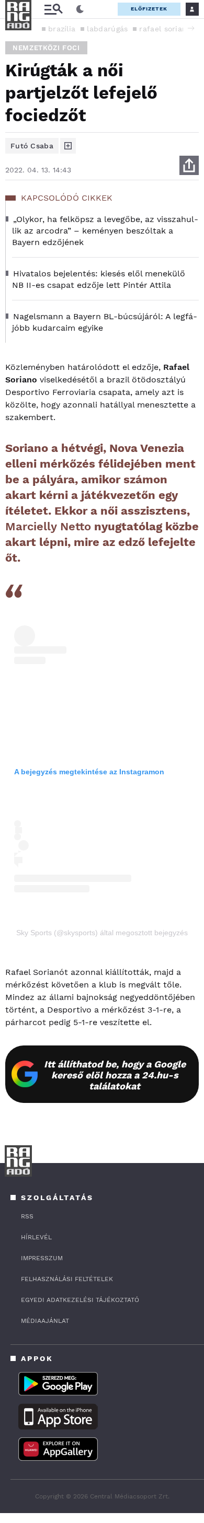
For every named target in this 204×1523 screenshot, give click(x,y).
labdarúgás (107, 29)
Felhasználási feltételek (67, 1279)
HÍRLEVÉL (36, 1237)
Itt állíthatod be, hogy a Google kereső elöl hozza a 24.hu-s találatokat (115, 1075)
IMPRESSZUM (42, 1258)
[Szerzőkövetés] (68, 146)
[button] (191, 28)
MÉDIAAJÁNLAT (45, 1320)
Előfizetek (149, 8)
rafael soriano (165, 29)
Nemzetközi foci (46, 48)
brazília (61, 29)
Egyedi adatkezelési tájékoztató (80, 1300)
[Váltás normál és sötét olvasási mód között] (80, 9)
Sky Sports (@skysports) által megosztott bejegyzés (102, 932)
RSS (27, 1216)
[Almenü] (53, 9)
